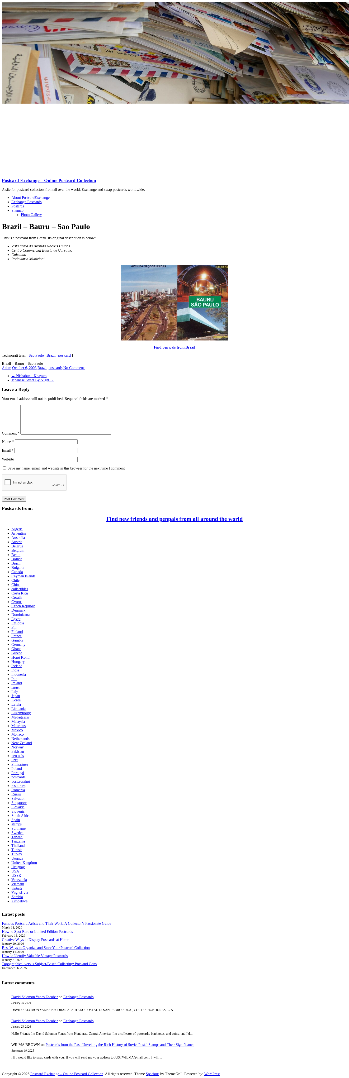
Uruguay (18, 867)
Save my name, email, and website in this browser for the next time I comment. (67, 468)
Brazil (51, 355)
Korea (16, 700)
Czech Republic (23, 606)
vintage (16, 888)
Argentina (18, 533)
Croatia (16, 597)
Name (8, 442)
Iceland (16, 666)
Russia (16, 794)
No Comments (74, 368)
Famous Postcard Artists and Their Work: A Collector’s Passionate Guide (56, 923)
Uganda (17, 858)
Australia (18, 538)
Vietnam (17, 884)
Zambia (17, 897)
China (15, 585)
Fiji (13, 627)
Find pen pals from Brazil (174, 347)
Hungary (18, 662)
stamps (16, 824)
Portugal (17, 773)
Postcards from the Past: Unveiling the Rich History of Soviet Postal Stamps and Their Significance (120, 1045)
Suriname (18, 828)
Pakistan (17, 751)
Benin (15, 555)
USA (15, 871)
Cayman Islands (23, 576)
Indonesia (18, 674)
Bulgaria (17, 567)
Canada (17, 572)
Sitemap (17, 210)
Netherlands (20, 739)
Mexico (17, 730)
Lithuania (18, 709)
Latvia (16, 704)
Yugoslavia (19, 893)
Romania (18, 790)
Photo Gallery (31, 215)
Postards (17, 206)
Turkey (16, 854)
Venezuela (19, 880)
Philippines (19, 764)
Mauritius (18, 726)
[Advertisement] (174, 140)
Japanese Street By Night (32, 380)
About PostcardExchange (30, 198)
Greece (16, 653)
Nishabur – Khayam (29, 376)
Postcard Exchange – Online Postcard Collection (49, 180)
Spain (15, 820)
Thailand (18, 845)
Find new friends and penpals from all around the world (174, 519)
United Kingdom (24, 863)
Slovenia (17, 811)
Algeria (17, 529)
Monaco (17, 734)
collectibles (19, 589)
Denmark (18, 610)
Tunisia (16, 850)
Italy (14, 692)
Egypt (15, 619)
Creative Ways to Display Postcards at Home (35, 940)
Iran (14, 679)
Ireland (16, 683)
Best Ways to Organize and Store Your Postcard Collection (46, 948)
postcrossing (20, 781)
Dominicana (20, 615)
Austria (16, 542)
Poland (16, 769)
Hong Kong (20, 657)
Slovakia (17, 807)
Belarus (17, 546)
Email (8, 450)
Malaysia (18, 721)
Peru (14, 760)
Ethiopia (17, 623)
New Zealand (21, 743)
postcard (64, 355)
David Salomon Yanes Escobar (34, 997)
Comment (10, 433)
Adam (6, 368)
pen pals (17, 756)
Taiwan (17, 837)
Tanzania (18, 841)
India (15, 670)
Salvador (18, 798)
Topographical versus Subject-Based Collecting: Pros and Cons (49, 964)
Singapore (19, 803)
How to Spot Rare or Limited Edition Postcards (37, 931)
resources (18, 786)
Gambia (17, 640)
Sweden (17, 833)
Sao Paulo (36, 355)
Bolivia (16, 559)
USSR (16, 875)
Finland (17, 632)
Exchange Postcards (26, 202)
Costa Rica (19, 593)
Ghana (16, 649)
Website (8, 459)
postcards (55, 368)
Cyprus (16, 602)
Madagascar (20, 717)
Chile (15, 580)
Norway (17, 747)
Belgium (17, 550)
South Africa (20, 816)
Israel (15, 687)
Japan (15, 696)
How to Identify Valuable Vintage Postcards (35, 956)
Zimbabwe (19, 901)
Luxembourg (21, 713)
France (16, 636)
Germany (18, 644)
